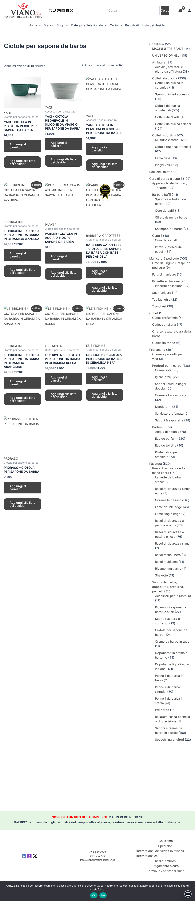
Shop (60, 25)
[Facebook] (67, 10)
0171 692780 (97, 855)
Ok (94, 895)
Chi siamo (166, 841)
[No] (190, 891)
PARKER (50, 224)
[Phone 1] (54, 10)
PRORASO (11, 458)
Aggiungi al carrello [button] (18, 145)
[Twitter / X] (71, 10)
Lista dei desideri (154, 25)
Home (33, 25)
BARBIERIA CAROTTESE (103, 236)
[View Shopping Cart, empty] (180, 10)
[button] (39, 25)
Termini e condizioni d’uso (165, 871)
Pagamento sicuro (166, 866)
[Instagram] (63, 10)
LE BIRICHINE (13, 222)
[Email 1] (59, 10)
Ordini (114, 25)
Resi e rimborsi (165, 861)
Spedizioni (165, 846)
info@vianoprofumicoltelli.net (97, 859)
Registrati (132, 25)
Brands (49, 25)
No (103, 895)
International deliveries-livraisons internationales (160, 853)
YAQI (7, 113)
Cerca (165, 10)
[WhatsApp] (50, 10)
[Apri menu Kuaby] (188, 894)
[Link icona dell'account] (189, 10)
